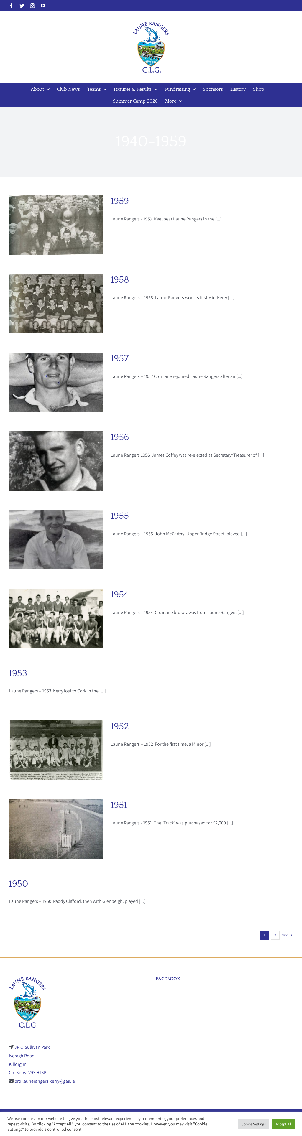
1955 (120, 516)
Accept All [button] (283, 1124)
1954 (120, 595)
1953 (18, 673)
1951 (119, 805)
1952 (120, 726)
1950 (18, 884)
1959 (120, 201)
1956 (120, 437)
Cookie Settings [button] (254, 1124)
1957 (120, 358)
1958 (120, 280)
